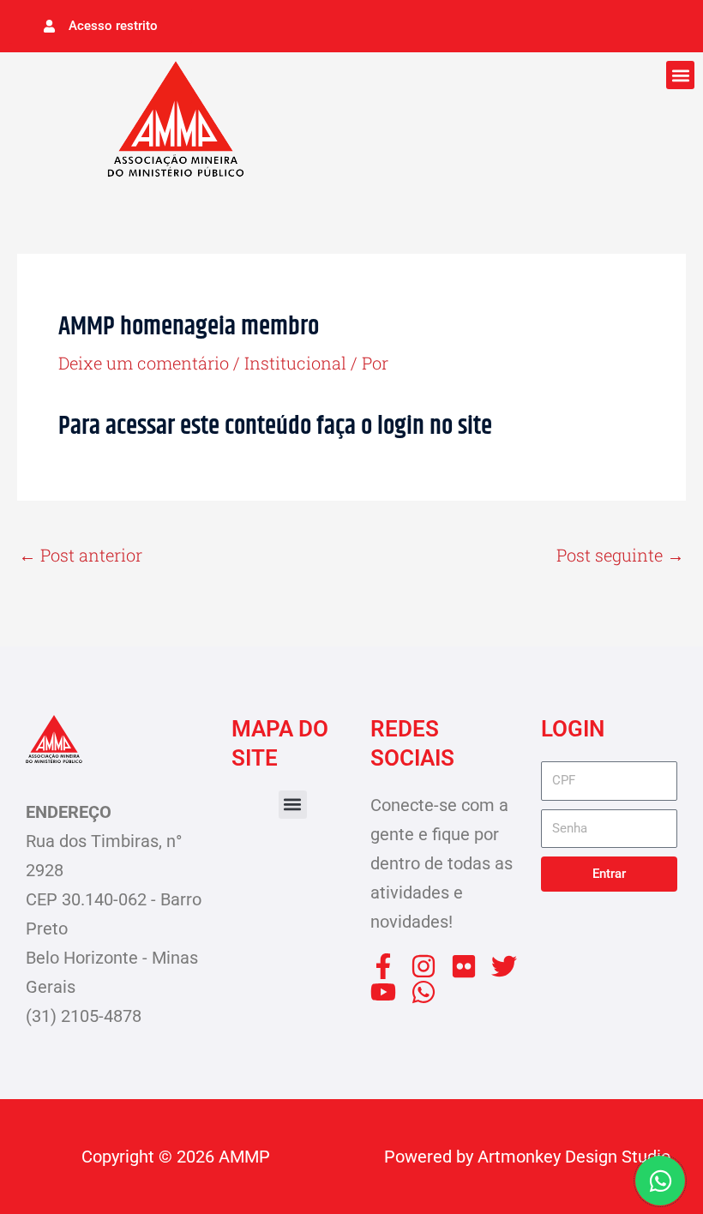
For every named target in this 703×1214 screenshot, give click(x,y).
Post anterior (80, 555)
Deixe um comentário (143, 363)
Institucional (295, 363)
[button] (680, 75)
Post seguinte (620, 555)
